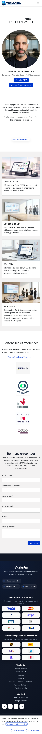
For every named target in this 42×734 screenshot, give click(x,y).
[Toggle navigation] (38, 3)
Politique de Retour (21, 685)
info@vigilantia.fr (21, 701)
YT (22, 706)
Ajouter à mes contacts (21, 85)
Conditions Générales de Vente (21, 682)
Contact (21, 679)
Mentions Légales (21, 688)
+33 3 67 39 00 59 (21, 697)
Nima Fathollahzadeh (21, 139)
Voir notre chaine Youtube (19, 357)
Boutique (21, 676)
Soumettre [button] (33, 543)
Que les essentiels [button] (18, 730)
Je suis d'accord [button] (33, 730)
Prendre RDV (21, 80)
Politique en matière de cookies (16, 724)
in (10, 706)
